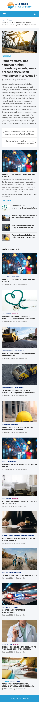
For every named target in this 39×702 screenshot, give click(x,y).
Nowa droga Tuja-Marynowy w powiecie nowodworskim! (24, 217)
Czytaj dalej (5, 200)
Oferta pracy (15, 681)
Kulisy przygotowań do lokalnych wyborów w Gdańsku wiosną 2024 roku (20, 142)
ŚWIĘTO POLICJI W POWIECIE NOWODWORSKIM (13, 611)
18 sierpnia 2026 (9, 321)
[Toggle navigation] (4, 14)
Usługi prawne (7, 535)
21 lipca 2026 (8, 689)
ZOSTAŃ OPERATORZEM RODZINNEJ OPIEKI (19, 575)
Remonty (14, 425)
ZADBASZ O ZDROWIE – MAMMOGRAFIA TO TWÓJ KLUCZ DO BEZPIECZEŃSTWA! (19, 648)
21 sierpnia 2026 (9, 285)
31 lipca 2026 (8, 543)
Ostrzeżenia (6, 277)
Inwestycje (19, 351)
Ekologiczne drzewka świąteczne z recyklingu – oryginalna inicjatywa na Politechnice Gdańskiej (19, 133)
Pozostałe (6, 56)
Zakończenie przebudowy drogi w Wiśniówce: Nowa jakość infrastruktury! (23, 227)
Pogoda (4, 461)
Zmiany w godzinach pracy (24, 535)
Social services (15, 572)
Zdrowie (15, 314)
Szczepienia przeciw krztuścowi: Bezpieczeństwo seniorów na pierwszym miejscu (24, 209)
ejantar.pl (26, 698)
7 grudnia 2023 (8, 80)
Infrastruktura (8, 351)
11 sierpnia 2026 (9, 358)
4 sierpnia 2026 (8, 506)
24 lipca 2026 (8, 578)
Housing (5, 572)
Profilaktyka (7, 644)
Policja (5, 607)
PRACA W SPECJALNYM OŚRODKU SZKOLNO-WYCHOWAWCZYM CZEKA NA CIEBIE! (17, 686)
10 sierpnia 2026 (9, 469)
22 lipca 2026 (8, 615)
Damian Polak (21, 80)
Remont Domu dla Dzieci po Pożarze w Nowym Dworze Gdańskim (23, 237)
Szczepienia (6, 314)
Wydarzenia (16, 277)
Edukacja (5, 681)
